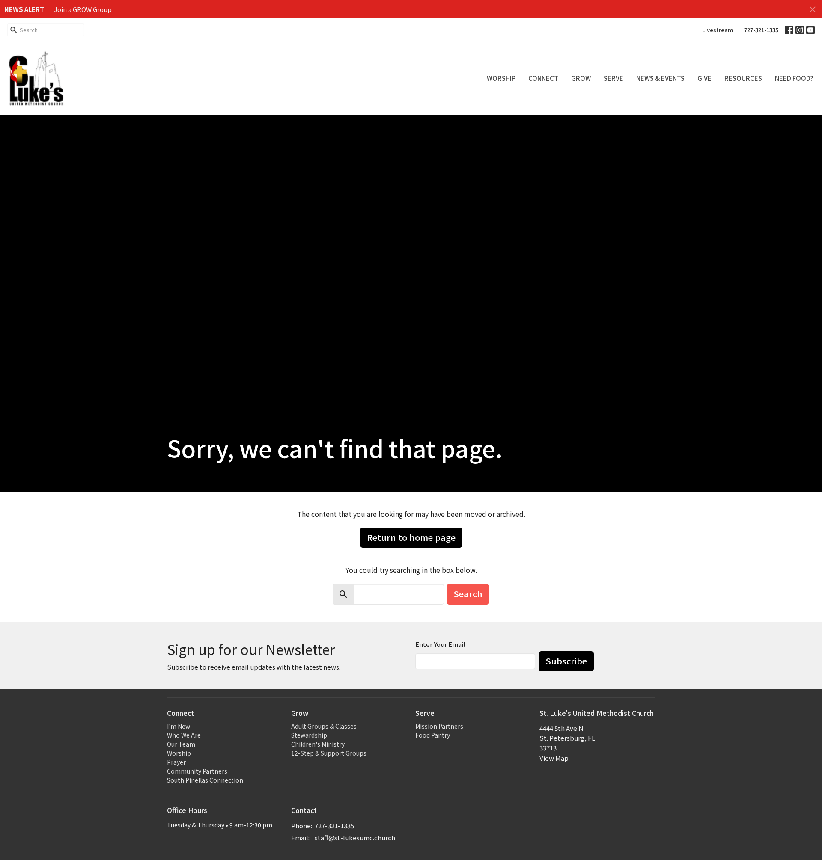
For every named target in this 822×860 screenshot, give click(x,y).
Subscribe (566, 661)
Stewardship (309, 735)
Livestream (717, 30)
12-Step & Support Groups (328, 753)
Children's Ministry (318, 744)
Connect (543, 78)
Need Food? (794, 78)
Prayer (176, 762)
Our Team (181, 744)
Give (704, 78)
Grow (581, 78)
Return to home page (411, 537)
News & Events (660, 78)
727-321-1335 (761, 30)
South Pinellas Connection (205, 780)
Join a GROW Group (83, 9)
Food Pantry (432, 735)
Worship (501, 78)
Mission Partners (439, 726)
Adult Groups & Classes (324, 726)
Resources (743, 78)
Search (467, 593)
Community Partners (197, 771)
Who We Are (184, 735)
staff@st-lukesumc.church (355, 837)
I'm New (178, 726)
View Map (554, 757)
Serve (613, 78)
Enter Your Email (440, 644)
